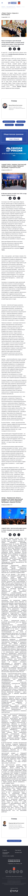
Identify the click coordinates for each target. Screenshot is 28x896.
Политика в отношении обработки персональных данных (14, 883)
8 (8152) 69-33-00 (14, 861)
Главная (3, 6)
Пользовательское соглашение (14, 880)
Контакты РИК (18, 852)
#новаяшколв (21, 121)
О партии (4, 850)
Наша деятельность (11, 6)
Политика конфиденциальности (14, 881)
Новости (18, 6)
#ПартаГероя (9, 124)
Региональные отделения (5, 853)
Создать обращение (14, 139)
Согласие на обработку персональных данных (14, 884)
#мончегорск (19, 124)
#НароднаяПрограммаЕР (14, 840)
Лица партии (18, 850)
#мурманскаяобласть (9, 121)
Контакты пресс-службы (8, 856)
